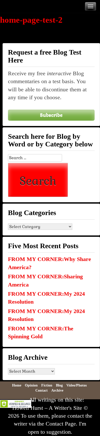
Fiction (46, 385)
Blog (59, 385)
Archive (57, 390)
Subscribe (51, 115)
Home (16, 385)
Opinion (31, 385)
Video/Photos (76, 385)
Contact (41, 390)
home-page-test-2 (31, 19)
